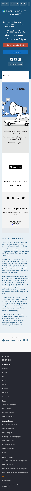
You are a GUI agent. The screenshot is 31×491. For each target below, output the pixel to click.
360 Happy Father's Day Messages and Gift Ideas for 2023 (14, 463)
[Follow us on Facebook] (9, 360)
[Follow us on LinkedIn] (3, 360)
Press (4, 380)
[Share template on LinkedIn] (19, 59)
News (23, 4)
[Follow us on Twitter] (6, 360)
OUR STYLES (7, 181)
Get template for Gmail (15, 45)
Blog (3, 376)
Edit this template (15, 64)
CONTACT (18, 186)
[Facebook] (8, 198)
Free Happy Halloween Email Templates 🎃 (15, 475)
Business (17, 22)
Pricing (5, 4)
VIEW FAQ (15, 208)
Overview (5, 368)
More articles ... (7, 480)
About (4, 384)
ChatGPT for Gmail (8, 441)
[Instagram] (13, 198)
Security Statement (8, 412)
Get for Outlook (15, 52)
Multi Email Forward (9, 445)
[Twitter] (18, 198)
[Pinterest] (23, 198)
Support (14, 4)
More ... (4, 452)
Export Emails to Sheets (9, 425)
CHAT (11, 186)
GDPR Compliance (8, 416)
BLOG (25, 181)
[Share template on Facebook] (11, 59)
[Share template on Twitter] (15, 59)
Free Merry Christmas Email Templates (14, 469)
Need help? (6, 392)
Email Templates (7, 433)
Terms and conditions (9, 405)
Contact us (5, 396)
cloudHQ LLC (7, 486)
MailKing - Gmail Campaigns (11, 437)
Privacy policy (6, 409)
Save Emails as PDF (8, 429)
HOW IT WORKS (17, 181)
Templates (7, 22)
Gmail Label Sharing (8, 448)
